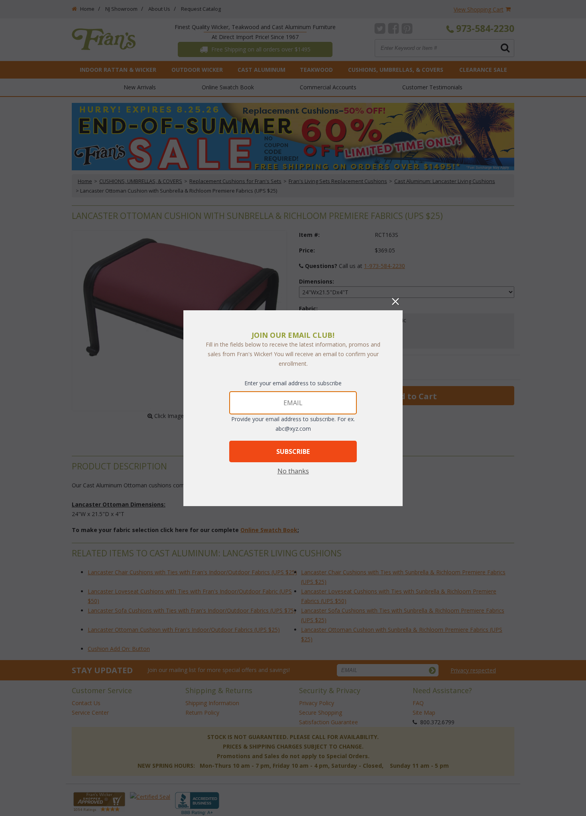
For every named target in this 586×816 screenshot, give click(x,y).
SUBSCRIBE (293, 451)
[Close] (395, 301)
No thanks (293, 471)
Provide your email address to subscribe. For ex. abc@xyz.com (293, 423)
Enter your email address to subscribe (293, 383)
